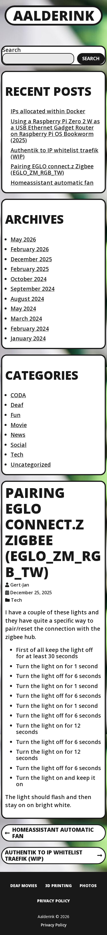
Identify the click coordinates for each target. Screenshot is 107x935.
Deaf (17, 405)
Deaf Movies (23, 885)
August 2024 (27, 299)
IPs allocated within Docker (48, 111)
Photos (88, 885)
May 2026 (23, 239)
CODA (18, 395)
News (18, 435)
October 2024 (29, 279)
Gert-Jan (19, 585)
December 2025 (31, 259)
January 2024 (28, 338)
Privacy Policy (53, 900)
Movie (19, 425)
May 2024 (23, 308)
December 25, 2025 (31, 592)
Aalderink (53, 15)
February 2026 (30, 249)
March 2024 (26, 318)
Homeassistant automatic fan (52, 182)
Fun (16, 415)
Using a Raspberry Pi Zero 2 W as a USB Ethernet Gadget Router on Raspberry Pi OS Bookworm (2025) (55, 130)
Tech (17, 454)
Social (19, 445)
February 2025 (30, 269)
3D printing (58, 885)
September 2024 (32, 289)
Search (11, 50)
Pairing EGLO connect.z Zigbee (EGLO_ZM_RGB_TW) (52, 169)
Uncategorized (31, 464)
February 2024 (30, 328)
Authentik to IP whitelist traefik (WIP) (54, 153)
